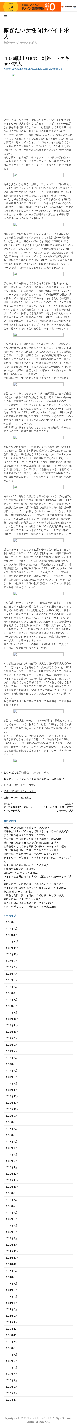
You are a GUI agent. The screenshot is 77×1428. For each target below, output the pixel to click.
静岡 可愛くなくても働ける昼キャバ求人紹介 (30, 906)
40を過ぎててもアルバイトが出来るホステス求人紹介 (34, 778)
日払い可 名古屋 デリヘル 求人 (21, 872)
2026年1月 (11, 935)
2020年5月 (11, 1373)
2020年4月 (11, 1380)
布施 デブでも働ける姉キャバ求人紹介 (26, 827)
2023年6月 (11, 1135)
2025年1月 (11, 1012)
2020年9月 (11, 1348)
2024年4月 (11, 1070)
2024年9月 (11, 1038)
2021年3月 (11, 1309)
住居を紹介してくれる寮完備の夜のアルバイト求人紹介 (35, 846)
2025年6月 (11, 980)
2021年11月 (12, 1257)
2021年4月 (11, 1302)
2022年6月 (11, 1212)
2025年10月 (12, 954)
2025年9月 (11, 960)
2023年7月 (11, 1128)
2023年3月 (11, 1154)
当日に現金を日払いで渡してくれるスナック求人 (31, 850)
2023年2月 (11, 1160)
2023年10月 (12, 1109)
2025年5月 (11, 986)
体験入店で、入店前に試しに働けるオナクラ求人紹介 (34, 884)
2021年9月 (11, 1270)
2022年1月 (11, 1244)
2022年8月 (11, 1199)
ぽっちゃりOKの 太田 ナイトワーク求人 (18, 807)
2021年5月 (11, 1296)
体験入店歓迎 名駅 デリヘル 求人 (22, 899)
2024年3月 (11, 1077)
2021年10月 (12, 1264)
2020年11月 (12, 1335)
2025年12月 (12, 941)
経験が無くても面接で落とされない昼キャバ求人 (31, 853)
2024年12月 (12, 1018)
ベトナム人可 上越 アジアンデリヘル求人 (58, 807)
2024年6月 (11, 1057)
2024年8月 (11, 1044)
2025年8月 (11, 967)
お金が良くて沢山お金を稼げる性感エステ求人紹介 (32, 838)
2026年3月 (11, 922)
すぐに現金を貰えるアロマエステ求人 (25, 835)
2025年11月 (12, 947)
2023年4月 (11, 1148)
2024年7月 (11, 1051)
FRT (48, 1422)
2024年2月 (11, 1083)
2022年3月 (11, 1231)
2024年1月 (11, 1089)
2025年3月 (11, 999)
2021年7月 (11, 1283)
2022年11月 (12, 1180)
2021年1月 (11, 1322)
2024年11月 (12, 1025)
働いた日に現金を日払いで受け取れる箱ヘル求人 (31, 842)
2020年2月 (11, 1393)
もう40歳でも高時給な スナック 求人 (26, 772)
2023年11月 (12, 1102)
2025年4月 (11, 993)
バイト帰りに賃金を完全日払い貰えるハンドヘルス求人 (35, 887)
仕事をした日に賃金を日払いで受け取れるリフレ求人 (34, 895)
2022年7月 (11, 1206)
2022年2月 (11, 1238)
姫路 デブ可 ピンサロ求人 (20, 791)
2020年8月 (11, 1354)
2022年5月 (11, 1219)
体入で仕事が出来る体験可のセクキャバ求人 (29, 902)
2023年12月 (12, 1096)
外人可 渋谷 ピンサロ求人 (20, 785)
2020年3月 (11, 1386)
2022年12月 (12, 1173)
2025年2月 (11, 1006)
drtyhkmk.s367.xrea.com (26, 68)
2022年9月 (11, 1193)
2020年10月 (12, 1341)
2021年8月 (11, 1277)
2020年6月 (11, 1367)
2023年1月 (11, 1167)
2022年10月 (12, 1186)
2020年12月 (12, 1328)
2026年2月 (11, 928)
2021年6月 (11, 1290)
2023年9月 (11, 1115)
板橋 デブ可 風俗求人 (17, 797)
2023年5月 (11, 1141)
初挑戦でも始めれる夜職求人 (20, 869)
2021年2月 (11, 1315)
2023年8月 (11, 1122)
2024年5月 (11, 1064)
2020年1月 (11, 1399)
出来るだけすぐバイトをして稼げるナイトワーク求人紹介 (36, 831)
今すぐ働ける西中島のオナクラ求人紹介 (26, 865)
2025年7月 (11, 973)
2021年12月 (12, 1251)
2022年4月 (11, 1225)
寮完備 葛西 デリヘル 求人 (18, 891)
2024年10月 (12, 1031)
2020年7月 (11, 1361)
